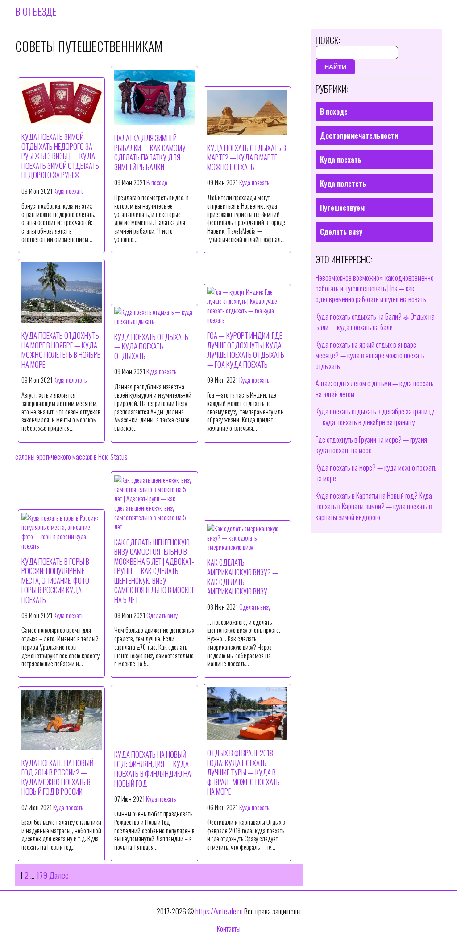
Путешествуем (342, 207)
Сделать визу (162, 615)
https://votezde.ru (219, 911)
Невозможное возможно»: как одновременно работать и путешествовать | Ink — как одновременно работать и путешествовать (375, 288)
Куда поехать (68, 191)
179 (41, 875)
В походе (156, 182)
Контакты (229, 928)
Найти (335, 66)
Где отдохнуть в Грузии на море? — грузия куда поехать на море (371, 444)
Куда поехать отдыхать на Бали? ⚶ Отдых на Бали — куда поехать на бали (375, 321)
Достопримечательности (359, 135)
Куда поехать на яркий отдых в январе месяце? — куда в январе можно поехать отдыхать (370, 355)
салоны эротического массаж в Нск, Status (71, 456)
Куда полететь (70, 380)
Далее (59, 875)
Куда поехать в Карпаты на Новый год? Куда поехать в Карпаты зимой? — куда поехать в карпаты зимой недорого (374, 506)
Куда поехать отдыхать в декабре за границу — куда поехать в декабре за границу (375, 416)
